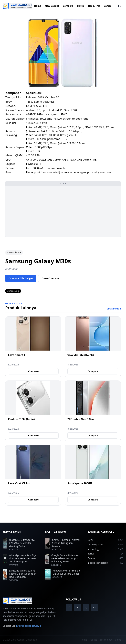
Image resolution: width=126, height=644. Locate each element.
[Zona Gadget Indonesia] (17, 6)
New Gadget (52, 5)
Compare (68, 5)
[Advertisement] (63, 211)
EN (119, 5)
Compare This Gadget (21, 278)
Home (37, 5)
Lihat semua (114, 308)
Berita (80, 5)
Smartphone (14, 252)
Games (107, 5)
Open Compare (50, 278)
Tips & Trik (94, 5)
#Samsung (13, 290)
